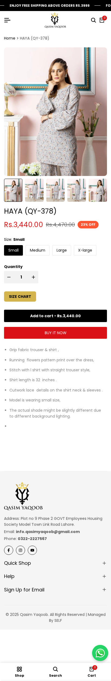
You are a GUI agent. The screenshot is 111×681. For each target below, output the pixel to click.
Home (9, 38)
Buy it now (56, 333)
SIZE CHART (20, 296)
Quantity (13, 266)
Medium (37, 250)
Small (13, 250)
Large (62, 250)
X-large (85, 250)
